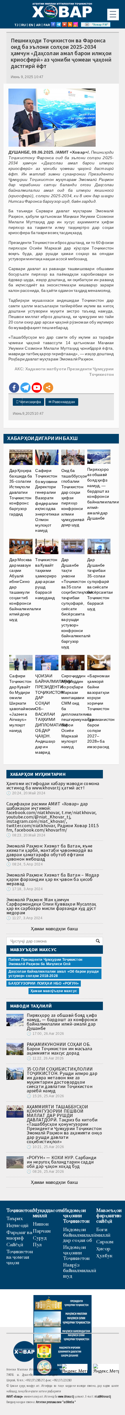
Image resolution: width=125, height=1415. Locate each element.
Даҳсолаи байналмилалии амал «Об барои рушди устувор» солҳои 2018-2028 (53, 973)
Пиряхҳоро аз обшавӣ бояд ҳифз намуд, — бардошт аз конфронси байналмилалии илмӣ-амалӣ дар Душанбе (103, 494)
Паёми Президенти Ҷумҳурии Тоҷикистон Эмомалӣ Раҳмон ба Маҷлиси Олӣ (45, 962)
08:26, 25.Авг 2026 (45, 1172)
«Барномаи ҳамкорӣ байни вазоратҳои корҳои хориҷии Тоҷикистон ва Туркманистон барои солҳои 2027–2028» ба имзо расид (101, 711)
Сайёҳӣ (14, 1245)
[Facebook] (14, 388)
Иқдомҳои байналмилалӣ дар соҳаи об (79, 1235)
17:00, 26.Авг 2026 (45, 1034)
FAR (47, 25)
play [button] (87, 24)
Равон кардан (62, 402)
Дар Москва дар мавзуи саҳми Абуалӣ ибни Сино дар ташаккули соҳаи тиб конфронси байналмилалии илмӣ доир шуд (25, 589)
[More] (48, 388)
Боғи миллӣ (103, 1232)
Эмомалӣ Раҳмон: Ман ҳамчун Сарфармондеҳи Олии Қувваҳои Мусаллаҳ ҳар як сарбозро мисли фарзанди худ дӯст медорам (51, 906)
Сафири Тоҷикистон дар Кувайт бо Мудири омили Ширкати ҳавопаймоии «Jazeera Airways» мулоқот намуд (22, 703)
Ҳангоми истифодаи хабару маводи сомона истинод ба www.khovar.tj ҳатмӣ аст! (52, 785)
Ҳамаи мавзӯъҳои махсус (54, 991)
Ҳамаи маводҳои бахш (54, 928)
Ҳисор (103, 1249)
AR (38, 25)
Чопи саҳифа (28, 402)
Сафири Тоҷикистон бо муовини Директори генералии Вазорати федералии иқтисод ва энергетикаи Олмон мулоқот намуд (47, 500)
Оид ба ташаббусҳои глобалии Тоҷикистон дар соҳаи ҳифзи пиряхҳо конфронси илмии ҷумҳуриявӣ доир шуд (74, 497)
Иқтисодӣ (17, 1226)
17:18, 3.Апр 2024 (24, 889)
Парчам (42, 1231)
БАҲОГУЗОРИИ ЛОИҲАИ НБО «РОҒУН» (43, 983)
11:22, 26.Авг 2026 (45, 1058)
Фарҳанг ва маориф (19, 1235)
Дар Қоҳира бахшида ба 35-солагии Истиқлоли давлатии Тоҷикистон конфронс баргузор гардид (20, 492)
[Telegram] (25, 388)
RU (23, 25)
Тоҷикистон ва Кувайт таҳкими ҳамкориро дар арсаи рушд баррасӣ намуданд (46, 578)
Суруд (40, 1238)
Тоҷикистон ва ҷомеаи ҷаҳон (19, 1257)
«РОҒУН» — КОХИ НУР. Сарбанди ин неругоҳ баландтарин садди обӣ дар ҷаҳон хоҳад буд (62, 1161)
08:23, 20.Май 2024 (25, 835)
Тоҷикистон (19, 1210)
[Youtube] (37, 388)
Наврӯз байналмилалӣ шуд (79, 1271)
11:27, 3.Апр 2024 (24, 918)
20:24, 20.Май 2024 (25, 793)
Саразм (104, 1242)
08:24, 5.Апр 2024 (24, 864)
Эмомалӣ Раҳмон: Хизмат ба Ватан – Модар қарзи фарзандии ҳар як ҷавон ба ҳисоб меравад (52, 879)
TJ (16, 25)
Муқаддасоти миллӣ (48, 1213)
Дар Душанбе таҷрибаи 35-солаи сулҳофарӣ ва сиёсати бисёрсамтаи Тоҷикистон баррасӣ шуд (100, 584)
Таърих (14, 1219)
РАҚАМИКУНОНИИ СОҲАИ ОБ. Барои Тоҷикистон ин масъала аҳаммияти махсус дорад (59, 1048)
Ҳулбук (104, 1256)
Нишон (41, 1224)
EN (31, 25)
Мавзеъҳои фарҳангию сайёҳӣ (109, 1216)
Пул (37, 1245)
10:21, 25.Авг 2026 (45, 1147)
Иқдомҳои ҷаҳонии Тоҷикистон (76, 1216)
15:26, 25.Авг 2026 (45, 1096)
